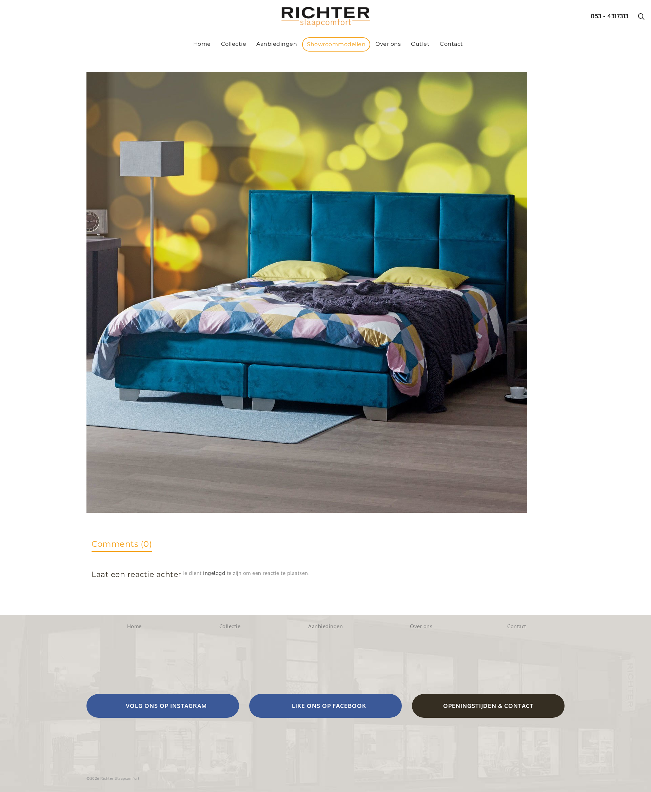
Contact (516, 626)
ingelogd (214, 573)
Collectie (230, 626)
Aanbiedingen (325, 626)
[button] (162, 706)
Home (134, 626)
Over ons (421, 626)
